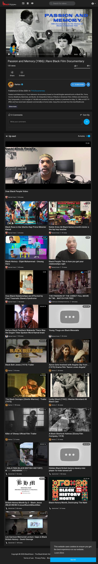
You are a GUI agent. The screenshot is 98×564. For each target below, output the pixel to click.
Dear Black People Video (16, 191)
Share (12, 76)
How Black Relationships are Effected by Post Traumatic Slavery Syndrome (24, 297)
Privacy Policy (40, 558)
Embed (21, 76)
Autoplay (81, 136)
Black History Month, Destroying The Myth (68, 502)
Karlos (18, 84)
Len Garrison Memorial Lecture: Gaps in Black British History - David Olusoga (26, 538)
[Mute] (84, 54)
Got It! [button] (73, 560)
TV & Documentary (38, 91)
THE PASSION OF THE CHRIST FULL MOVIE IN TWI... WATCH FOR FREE (69, 297)
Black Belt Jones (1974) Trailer (19, 365)
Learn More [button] (59, 553)
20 (80, 54)
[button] (93, 3)
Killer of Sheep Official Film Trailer (20, 433)
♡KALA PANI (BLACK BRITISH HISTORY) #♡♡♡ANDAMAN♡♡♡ (23, 469)
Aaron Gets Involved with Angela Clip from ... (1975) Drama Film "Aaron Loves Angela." (69, 366)
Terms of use (29, 558)
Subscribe (79, 84)
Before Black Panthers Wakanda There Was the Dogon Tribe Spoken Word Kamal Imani (25, 331)
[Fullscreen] (88, 54)
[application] (49, 33)
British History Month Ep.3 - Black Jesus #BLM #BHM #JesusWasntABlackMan (23, 503)
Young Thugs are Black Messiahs (64, 330)
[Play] (9, 54)
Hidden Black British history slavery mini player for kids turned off (67, 469)
